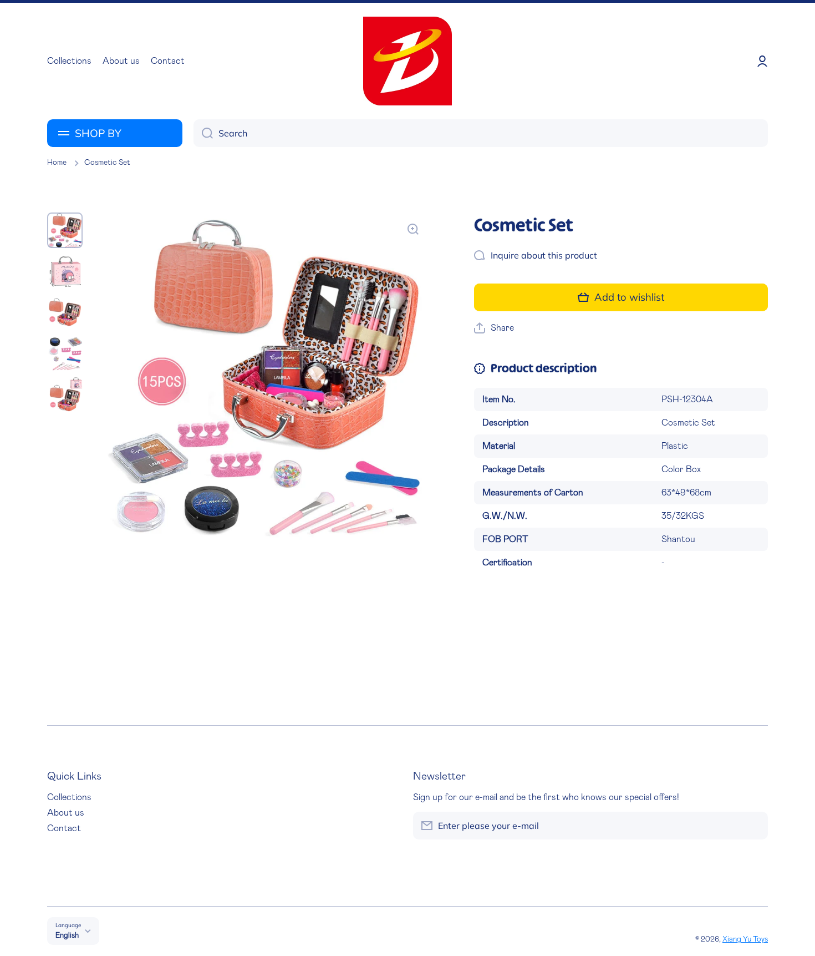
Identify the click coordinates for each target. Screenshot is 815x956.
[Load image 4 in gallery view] (65, 353)
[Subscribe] (754, 825)
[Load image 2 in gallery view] (65, 271)
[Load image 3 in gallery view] (65, 312)
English (67, 935)
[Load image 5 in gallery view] (65, 394)
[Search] (203, 133)
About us (65, 812)
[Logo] (407, 61)
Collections (69, 797)
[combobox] (480, 133)
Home (57, 162)
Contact (64, 828)
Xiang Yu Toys (745, 939)
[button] (494, 328)
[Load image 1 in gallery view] (65, 230)
